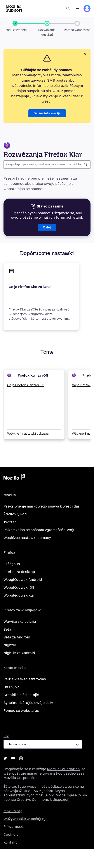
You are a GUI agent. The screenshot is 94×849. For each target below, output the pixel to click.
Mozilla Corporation (20, 778)
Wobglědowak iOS (18, 587)
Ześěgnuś (11, 564)
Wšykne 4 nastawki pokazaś (28, 434)
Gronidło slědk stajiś (21, 695)
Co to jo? (11, 687)
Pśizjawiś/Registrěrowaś (24, 679)
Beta (7, 629)
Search (68, 8)
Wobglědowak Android (22, 580)
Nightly (9, 645)
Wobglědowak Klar (19, 595)
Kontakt (10, 842)
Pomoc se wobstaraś (21, 710)
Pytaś (85, 164)
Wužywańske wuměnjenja (25, 819)
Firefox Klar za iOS (33, 375)
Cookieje (10, 834)
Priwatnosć (13, 827)
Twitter (9, 522)
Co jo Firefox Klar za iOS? (29, 287)
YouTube (13, 758)
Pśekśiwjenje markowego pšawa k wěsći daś (41, 506)
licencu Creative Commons (26, 800)
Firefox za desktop (19, 572)
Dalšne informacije (47, 113)
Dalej (47, 227)
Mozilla (14, 477)
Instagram (21, 758)
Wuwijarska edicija (19, 621)
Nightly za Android (19, 653)
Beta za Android (16, 637)
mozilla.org (13, 811)
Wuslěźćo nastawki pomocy (27, 538)
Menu (77, 8)
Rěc (6, 736)
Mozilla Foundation (63, 769)
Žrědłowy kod (15, 514)
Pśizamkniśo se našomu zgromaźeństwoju (39, 530)
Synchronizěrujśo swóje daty (28, 703)
